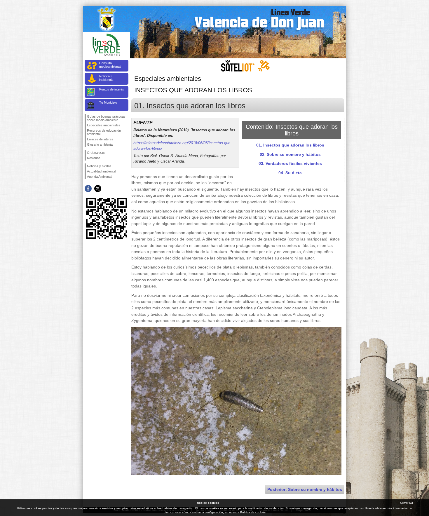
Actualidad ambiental (101, 171)
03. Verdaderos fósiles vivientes (290, 163)
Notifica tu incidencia (106, 77)
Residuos (93, 158)
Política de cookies (253, 512)
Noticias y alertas (99, 166)
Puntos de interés (111, 89)
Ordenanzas (96, 152)
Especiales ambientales (103, 125)
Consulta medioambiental (110, 64)
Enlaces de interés (100, 139)
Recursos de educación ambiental (104, 132)
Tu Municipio (108, 102)
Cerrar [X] (406, 502)
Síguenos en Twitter (97, 188)
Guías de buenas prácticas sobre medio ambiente (106, 118)
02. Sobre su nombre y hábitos (290, 154)
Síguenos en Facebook (88, 188)
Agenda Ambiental (99, 176)
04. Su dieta (290, 172)
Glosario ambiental (100, 144)
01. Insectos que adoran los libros (290, 145)
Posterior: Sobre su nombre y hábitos (304, 489)
